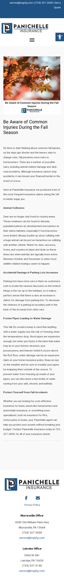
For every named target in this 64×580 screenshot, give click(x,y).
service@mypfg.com (21, 3)
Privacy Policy (32, 505)
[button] (59, 37)
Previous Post (32, 447)
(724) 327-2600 (44, 3)
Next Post (32, 456)
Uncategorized (13, 139)
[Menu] (32, 40)
